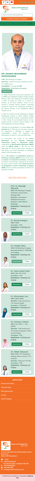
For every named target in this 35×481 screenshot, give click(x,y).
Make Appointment (7, 391)
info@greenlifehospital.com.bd (13, 469)
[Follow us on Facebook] (3, 2)
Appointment (17, 213)
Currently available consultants (17, 19)
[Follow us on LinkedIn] (7, 2)
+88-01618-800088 (8, 465)
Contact (3, 395)
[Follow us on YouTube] (12, 2)
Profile (27, 213)
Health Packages (6, 399)
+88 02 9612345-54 (9, 461)
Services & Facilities (7, 383)
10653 (5, 459)
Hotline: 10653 (27, 2)
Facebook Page (6, 387)
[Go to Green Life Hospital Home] (5, 9)
